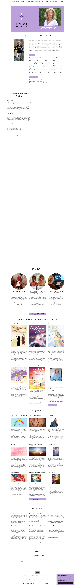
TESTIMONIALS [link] (34, 1)
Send (37, 572)
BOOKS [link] (28, 1)
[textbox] (37, 558)
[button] (19, 306)
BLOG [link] (56, 1)
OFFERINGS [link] (23, 1)
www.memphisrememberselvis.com (41, 82)
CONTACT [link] (52, 1)
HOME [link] (13, 1)
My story (32, 54)
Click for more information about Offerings (37, 314)
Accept (65, 582)
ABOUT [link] (17, 1)
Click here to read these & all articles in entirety (37, 499)
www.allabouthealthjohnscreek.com (41, 79)
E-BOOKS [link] (61, 1)
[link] (21, 16)
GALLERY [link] (41, 1)
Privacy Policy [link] (41, 575)
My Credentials (33, 76)
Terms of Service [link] (46, 575)
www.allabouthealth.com (39, 81)
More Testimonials (52, 537)
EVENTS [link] (46, 1)
